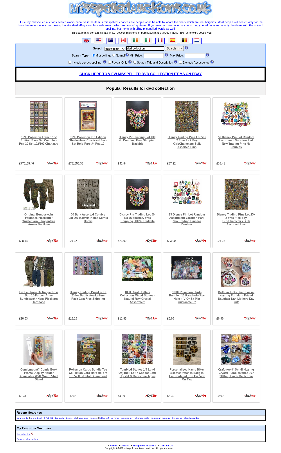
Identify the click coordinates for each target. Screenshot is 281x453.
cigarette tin (23, 418)
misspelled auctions (144, 445)
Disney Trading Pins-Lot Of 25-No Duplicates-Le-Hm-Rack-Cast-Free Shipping (88, 295)
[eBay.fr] (160, 41)
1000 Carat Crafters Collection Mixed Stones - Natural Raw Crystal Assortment (137, 297)
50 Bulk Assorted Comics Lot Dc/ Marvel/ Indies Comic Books (88, 218)
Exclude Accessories (196, 62)
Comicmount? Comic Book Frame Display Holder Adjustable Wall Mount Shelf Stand (39, 374)
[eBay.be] (184, 41)
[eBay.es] (172, 41)
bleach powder (191, 418)
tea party (59, 418)
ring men (155, 418)
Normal (120, 55)
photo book (36, 418)
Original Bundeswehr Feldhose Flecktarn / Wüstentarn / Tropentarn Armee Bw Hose (38, 219)
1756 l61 (48, 418)
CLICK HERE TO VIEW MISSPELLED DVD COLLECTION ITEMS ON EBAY (140, 74)
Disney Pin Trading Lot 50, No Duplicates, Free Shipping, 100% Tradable (137, 218)
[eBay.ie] (135, 41)
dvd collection (24, 434)
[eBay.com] (98, 41)
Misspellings (103, 55)
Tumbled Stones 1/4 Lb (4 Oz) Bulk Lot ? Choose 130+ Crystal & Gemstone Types (138, 373)
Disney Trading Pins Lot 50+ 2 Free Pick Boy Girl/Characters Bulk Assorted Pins (187, 142)
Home (113, 445)
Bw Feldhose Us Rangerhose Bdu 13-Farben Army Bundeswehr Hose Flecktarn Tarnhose (38, 297)
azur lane (83, 418)
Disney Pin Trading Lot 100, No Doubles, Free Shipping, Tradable (137, 140)
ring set (93, 418)
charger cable (142, 418)
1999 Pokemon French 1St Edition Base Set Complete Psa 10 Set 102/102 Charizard (38, 140)
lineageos (177, 418)
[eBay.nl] (197, 41)
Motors (125, 445)
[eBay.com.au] (110, 41)
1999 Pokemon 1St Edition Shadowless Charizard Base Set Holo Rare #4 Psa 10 (88, 140)
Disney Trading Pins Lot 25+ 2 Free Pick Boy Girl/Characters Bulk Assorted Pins (236, 219)
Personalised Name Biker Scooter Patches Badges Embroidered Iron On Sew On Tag (187, 374)
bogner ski (71, 418)
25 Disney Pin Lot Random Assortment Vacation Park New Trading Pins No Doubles (187, 219)
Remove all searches (27, 439)
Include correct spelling (86, 62)
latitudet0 (104, 418)
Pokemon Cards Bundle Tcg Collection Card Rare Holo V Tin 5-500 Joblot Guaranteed (88, 373)
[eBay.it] (147, 41)
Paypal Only (119, 62)
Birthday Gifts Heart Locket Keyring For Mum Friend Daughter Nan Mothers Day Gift (236, 297)
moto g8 (166, 418)
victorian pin (127, 418)
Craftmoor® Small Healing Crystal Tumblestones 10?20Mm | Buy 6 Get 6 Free (236, 373)
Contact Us (166, 445)
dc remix (115, 418)
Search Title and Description (155, 62)
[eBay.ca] (123, 41)
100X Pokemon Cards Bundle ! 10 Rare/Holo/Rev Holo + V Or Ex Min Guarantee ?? (187, 297)
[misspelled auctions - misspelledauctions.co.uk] (140, 17)
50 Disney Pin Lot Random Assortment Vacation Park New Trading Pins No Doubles (236, 142)
